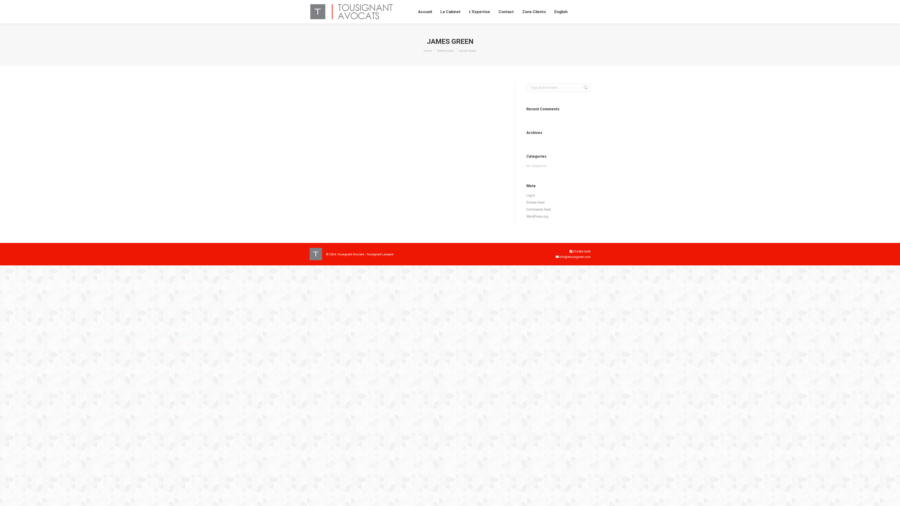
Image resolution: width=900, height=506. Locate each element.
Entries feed (535, 202)
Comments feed (538, 209)
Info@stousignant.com (575, 257)
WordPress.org (537, 216)
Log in (530, 195)
